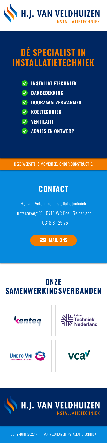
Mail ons (58, 239)
